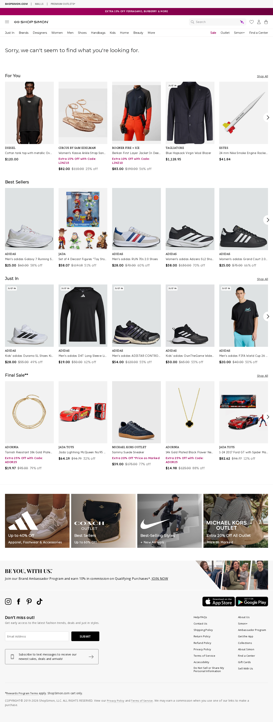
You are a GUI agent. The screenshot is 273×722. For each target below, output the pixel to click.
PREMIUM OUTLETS (63, 4)
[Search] (217, 22)
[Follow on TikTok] (39, 603)
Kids (113, 33)
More (151, 33)
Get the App (245, 636)
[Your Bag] (266, 23)
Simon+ (239, 33)
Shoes (82, 33)
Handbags (98, 33)
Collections (245, 643)
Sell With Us (245, 668)
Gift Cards (244, 662)
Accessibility (201, 662)
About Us (244, 617)
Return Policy (202, 636)
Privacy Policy (202, 649)
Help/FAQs (200, 617)
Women (57, 33)
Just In (9, 33)
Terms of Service (204, 655)
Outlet (225, 33)
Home (124, 33)
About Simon (246, 649)
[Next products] (268, 117)
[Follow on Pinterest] (29, 603)
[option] (29, 122)
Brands (23, 33)
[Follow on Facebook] (19, 603)
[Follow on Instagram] (8, 603)
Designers (40, 33)
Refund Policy (202, 643)
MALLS (39, 4)
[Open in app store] (219, 605)
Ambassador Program (252, 630)
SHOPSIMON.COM (16, 4)
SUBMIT (85, 636)
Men (70, 33)
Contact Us (200, 623)
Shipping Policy (203, 630)
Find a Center (258, 33)
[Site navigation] (7, 22)
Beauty (138, 33)
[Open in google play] (252, 605)
